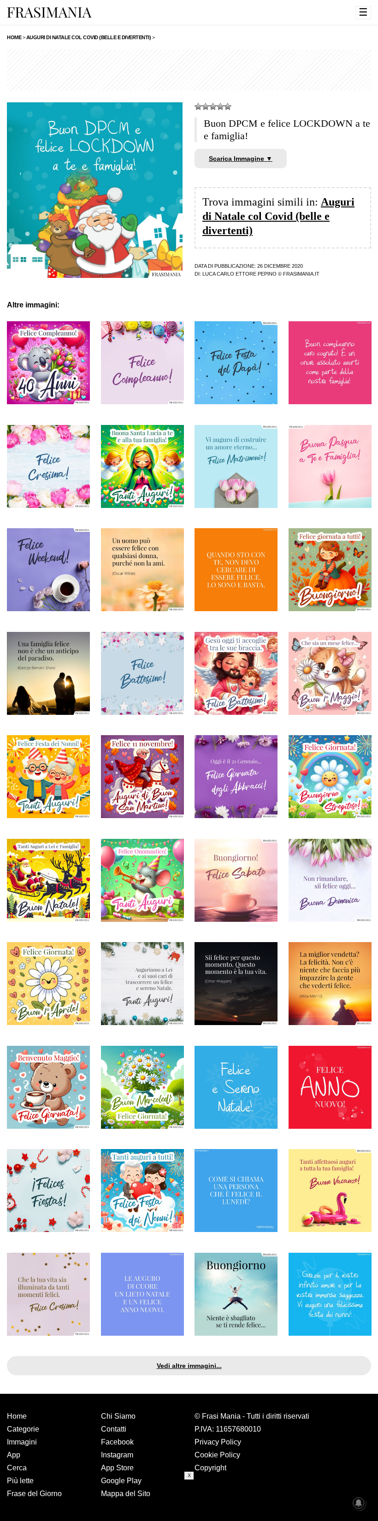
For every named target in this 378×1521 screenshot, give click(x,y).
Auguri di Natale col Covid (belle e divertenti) (278, 216)
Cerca (17, 1468)
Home (17, 1416)
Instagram (117, 1455)
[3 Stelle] (213, 106)
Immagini (22, 1442)
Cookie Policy (217, 1455)
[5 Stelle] (227, 106)
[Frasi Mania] (49, 12)
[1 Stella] (198, 106)
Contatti (113, 1429)
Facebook (117, 1442)
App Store (117, 1468)
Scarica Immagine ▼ (240, 158)
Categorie (23, 1429)
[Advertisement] (189, 70)
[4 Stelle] (220, 106)
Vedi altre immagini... (189, 1365)
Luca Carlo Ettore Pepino (239, 274)
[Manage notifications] (358, 1503)
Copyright (210, 1468)
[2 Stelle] (205, 106)
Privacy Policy (218, 1442)
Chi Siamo (118, 1416)
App (13, 1455)
